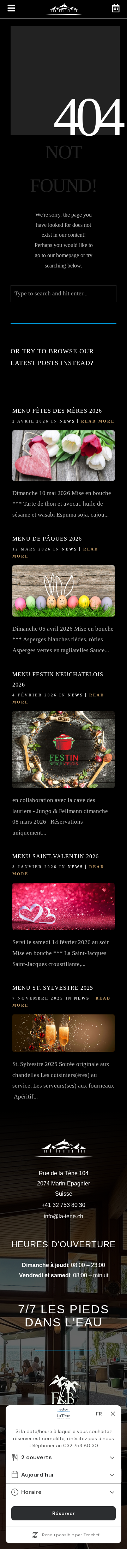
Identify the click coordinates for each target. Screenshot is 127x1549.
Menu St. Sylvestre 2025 (52, 988)
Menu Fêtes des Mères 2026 (57, 411)
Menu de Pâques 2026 (47, 539)
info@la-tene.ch (63, 1216)
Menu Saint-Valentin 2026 (55, 856)
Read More (98, 421)
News (67, 421)
